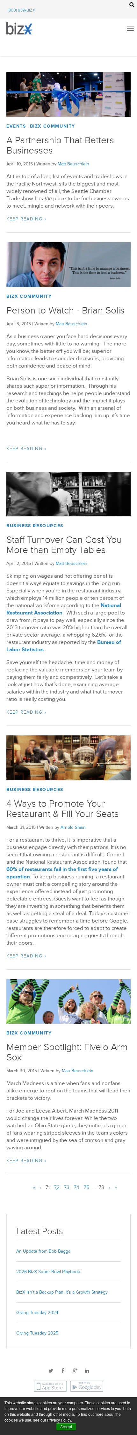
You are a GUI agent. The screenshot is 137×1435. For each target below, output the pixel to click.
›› (115, 1187)
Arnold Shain (73, 827)
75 (86, 1187)
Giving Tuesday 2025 (37, 1333)
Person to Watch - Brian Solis (65, 310)
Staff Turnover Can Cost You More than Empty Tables (64, 545)
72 (57, 1187)
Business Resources (34, 525)
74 (76, 1187)
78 (101, 1187)
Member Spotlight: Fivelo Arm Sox (67, 1052)
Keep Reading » (26, 219)
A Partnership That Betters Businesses (60, 145)
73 (66, 1187)
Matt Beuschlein (73, 164)
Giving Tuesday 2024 (37, 1312)
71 (48, 1187)
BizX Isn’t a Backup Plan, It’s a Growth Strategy (62, 1292)
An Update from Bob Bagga (43, 1251)
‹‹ (34, 1187)
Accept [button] (66, 1426)
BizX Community (52, 126)
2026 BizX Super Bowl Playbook (48, 1271)
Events (16, 126)
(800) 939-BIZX (21, 10)
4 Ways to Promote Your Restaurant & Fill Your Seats (62, 809)
